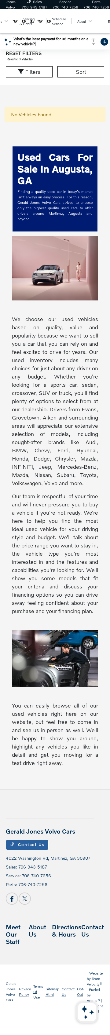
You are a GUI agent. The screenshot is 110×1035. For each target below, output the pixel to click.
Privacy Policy (25, 992)
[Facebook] (12, 899)
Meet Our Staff (13, 934)
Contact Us (30, 844)
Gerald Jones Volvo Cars (11, 991)
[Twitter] (25, 899)
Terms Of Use (38, 991)
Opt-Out (80, 992)
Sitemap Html (52, 992)
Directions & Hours (66, 930)
